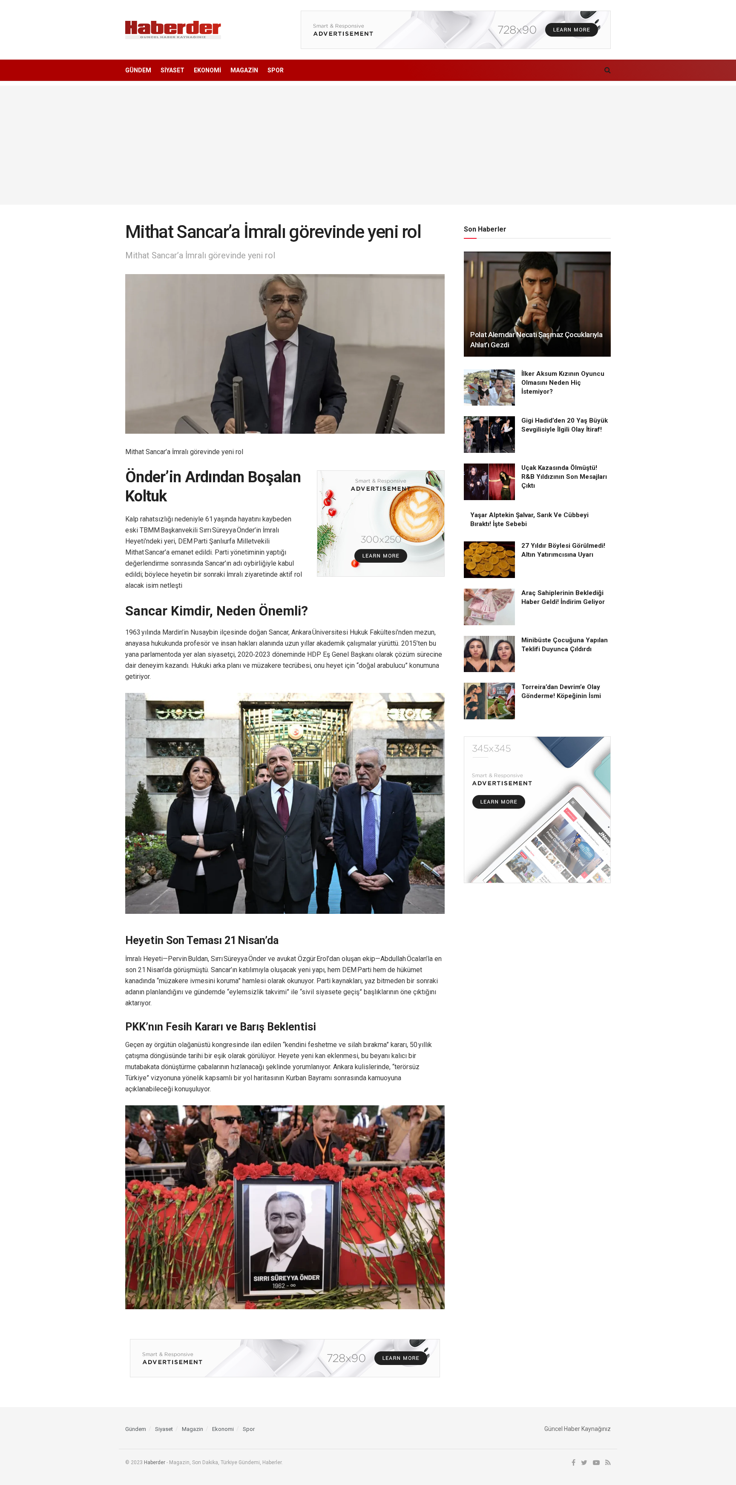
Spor (275, 70)
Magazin (244, 70)
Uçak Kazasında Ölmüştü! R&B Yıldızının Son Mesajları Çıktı (564, 476)
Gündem (138, 70)
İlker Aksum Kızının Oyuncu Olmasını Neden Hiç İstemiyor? (562, 382)
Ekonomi (207, 70)
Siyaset (172, 70)
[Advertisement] (368, 145)
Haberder (154, 1462)
